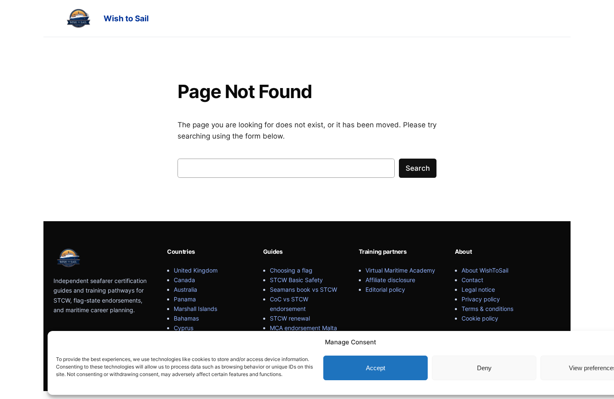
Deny (484, 367)
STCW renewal (290, 318)
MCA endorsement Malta (303, 327)
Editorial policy (385, 289)
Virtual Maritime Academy (400, 270)
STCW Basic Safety (296, 279)
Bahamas (186, 318)
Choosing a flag (291, 270)
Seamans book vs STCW (303, 289)
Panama (185, 299)
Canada (184, 279)
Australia (185, 289)
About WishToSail (485, 270)
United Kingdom (196, 270)
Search (418, 168)
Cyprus (183, 327)
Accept (375, 367)
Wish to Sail (126, 18)
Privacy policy (481, 299)
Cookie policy (480, 318)
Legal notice (478, 289)
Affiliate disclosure (390, 279)
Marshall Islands (195, 308)
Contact (472, 279)
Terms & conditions (487, 308)
